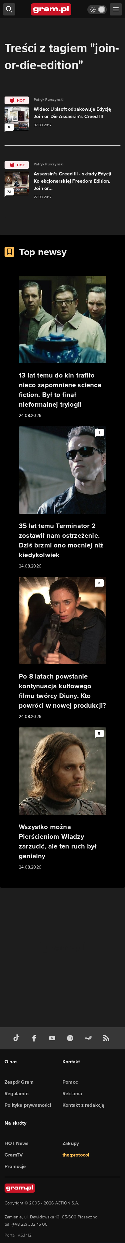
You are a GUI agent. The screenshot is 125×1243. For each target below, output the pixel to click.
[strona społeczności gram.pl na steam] (89, 1038)
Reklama (72, 1093)
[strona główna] (51, 9)
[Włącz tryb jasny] (97, 9)
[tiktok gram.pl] (17, 1038)
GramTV (14, 1154)
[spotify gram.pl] (71, 1038)
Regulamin (17, 1093)
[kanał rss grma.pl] (107, 1038)
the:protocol (75, 1154)
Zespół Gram (19, 1082)
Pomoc (70, 1082)
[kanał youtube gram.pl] (53, 1038)
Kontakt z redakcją (83, 1105)
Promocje (15, 1166)
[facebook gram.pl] (35, 1038)
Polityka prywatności (28, 1105)
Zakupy (70, 1143)
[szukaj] (9, 9)
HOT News (17, 1143)
